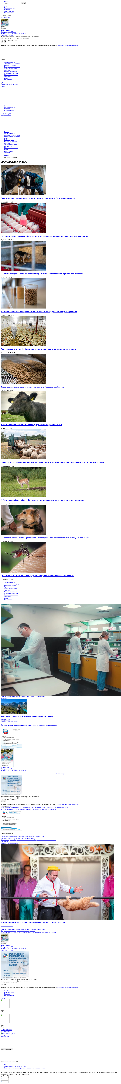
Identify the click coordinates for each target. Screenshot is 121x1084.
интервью (4, 603)
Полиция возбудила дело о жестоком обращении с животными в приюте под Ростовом (42, 274)
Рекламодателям (9, 12)
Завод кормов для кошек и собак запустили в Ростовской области (32, 387)
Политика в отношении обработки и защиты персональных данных (24, 1068)
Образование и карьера (11, 75)
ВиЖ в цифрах (8, 151)
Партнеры (7, 9)
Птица (6, 138)
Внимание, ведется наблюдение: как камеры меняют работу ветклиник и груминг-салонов (28, 840)
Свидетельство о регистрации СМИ (15, 1066)
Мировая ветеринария (11, 73)
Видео (6, 78)
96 (5, 984)
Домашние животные (10, 68)
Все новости (8, 79)
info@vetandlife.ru (6, 17)
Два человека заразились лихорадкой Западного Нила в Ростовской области (37, 575)
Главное (6, 132)
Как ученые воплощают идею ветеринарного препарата (18, 838)
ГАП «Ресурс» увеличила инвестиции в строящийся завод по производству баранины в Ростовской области (52, 462)
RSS (5, 1065)
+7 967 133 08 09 (6, 113)
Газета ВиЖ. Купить (7, 35)
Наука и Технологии (10, 71)
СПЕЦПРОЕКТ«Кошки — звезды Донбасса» (10, 720)
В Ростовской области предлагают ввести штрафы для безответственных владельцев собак (45, 538)
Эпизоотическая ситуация (12, 63)
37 (5, 42)
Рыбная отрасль (9, 140)
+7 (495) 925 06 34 (6, 1030)
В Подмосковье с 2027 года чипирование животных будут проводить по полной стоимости (28, 809)
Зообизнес (7, 70)
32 (4, 801)
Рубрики (7, 1)
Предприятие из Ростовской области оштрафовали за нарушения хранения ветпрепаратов (44, 236)
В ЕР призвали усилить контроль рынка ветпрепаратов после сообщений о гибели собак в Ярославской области (35, 807)
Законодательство (9, 62)
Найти (23, 3)
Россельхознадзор (9, 8)
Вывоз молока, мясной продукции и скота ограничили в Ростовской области (38, 198)
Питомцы (4, 698)
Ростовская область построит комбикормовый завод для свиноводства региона (39, 311)
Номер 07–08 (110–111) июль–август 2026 (13, 33)
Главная (6, 155)
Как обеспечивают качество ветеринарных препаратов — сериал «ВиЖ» (23, 696)
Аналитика (7, 76)
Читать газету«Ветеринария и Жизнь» (8, 31)
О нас (6, 6)
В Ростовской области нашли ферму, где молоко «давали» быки (31, 424)
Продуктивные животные (12, 67)
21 (2, 984)
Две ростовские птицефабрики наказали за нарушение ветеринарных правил (38, 349)
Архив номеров (9, 11)
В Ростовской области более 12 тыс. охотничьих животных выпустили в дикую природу (43, 500)
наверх (3, 998)
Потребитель (8, 146)
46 (2, 42)
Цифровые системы (10, 65)
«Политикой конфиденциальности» (67, 45)
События (7, 152)
